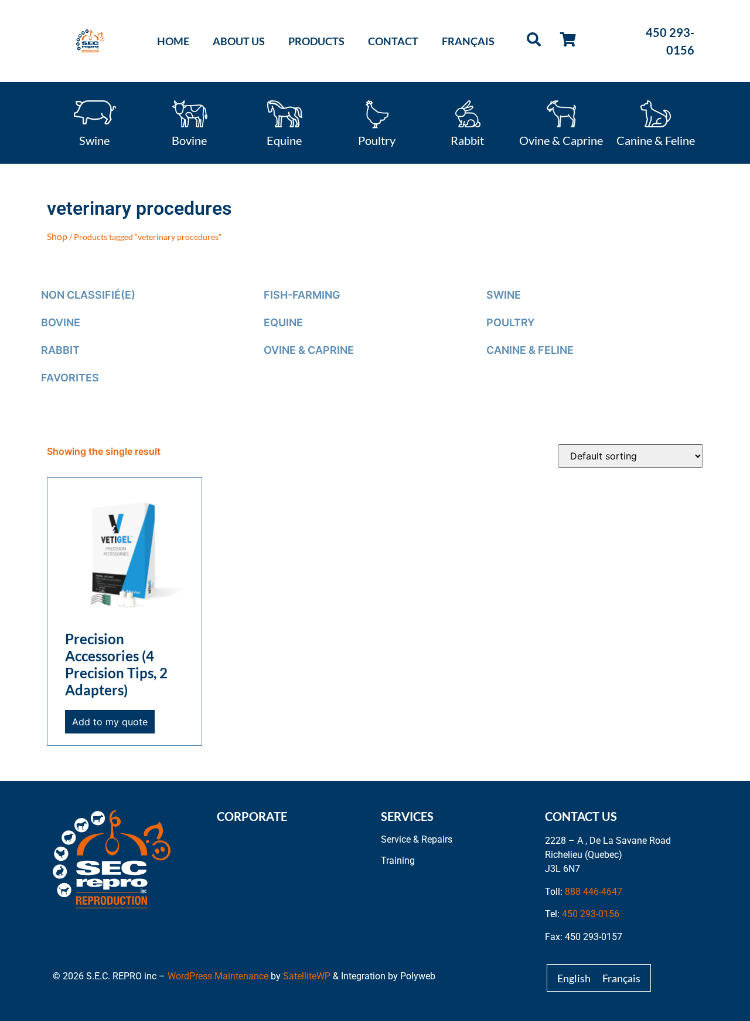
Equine (284, 139)
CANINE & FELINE (530, 350)
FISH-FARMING (302, 295)
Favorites (70, 377)
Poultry (377, 139)
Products (316, 41)
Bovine (189, 139)
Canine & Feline (655, 139)
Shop (57, 236)
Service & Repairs (416, 839)
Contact (393, 41)
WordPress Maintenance (218, 976)
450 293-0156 (590, 913)
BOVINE (60, 322)
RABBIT (60, 350)
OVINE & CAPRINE (309, 350)
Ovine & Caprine (561, 139)
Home (173, 41)
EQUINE (283, 322)
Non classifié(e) (88, 295)
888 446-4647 (593, 891)
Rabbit (467, 139)
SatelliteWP (306, 976)
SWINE (503, 295)
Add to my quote (110, 722)
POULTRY (510, 322)
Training (398, 860)
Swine (94, 139)
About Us (239, 41)
